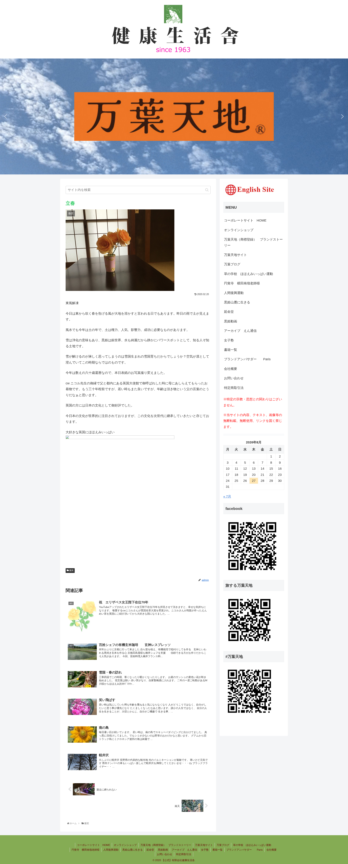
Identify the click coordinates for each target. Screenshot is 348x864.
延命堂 (229, 312)
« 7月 (227, 496)
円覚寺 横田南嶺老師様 (242, 283)
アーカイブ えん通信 (240, 331)
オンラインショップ (238, 230)
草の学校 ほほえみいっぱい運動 (248, 274)
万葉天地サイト (235, 255)
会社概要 (230, 369)
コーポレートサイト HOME (245, 220)
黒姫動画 (230, 321)
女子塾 (229, 340)
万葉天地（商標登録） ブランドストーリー (253, 242)
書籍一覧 (230, 350)
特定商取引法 (234, 388)
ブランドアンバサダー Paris (247, 359)
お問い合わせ (234, 378)
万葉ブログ (232, 264)
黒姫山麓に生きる (237, 302)
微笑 (71, 570)
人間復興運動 (234, 293)
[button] (6, 116)
